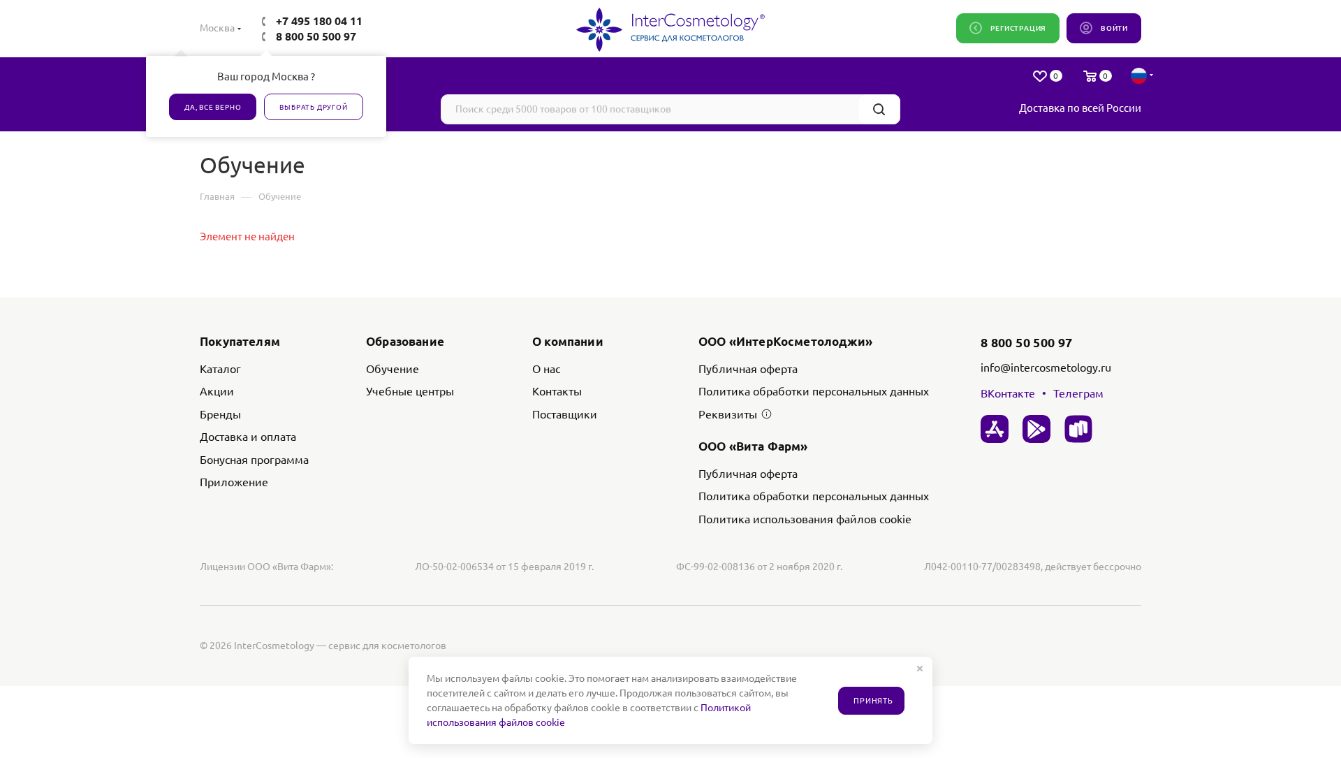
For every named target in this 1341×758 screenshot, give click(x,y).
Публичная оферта (748, 369)
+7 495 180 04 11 (319, 21)
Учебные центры (410, 391)
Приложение (234, 482)
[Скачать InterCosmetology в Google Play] (1036, 429)
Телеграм (1078, 393)
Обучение (392, 369)
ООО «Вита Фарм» (753, 446)
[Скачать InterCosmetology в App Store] (995, 429)
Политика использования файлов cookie (804, 519)
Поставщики (564, 414)
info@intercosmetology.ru (1046, 367)
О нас (546, 369)
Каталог (220, 369)
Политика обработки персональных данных (813, 391)
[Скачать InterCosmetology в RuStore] (1078, 429)
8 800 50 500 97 (316, 36)
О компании (567, 341)
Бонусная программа (254, 459)
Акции (217, 391)
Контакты (557, 391)
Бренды (220, 414)
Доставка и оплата (248, 436)
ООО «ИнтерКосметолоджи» (785, 341)
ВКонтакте (1008, 393)
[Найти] (879, 109)
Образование (405, 341)
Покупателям (240, 341)
